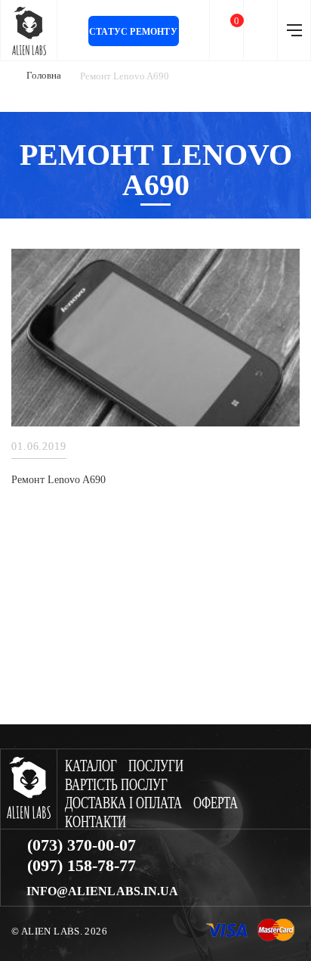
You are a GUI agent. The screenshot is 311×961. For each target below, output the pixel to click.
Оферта (215, 803)
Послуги (155, 766)
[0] (226, 31)
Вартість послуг (116, 785)
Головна (43, 75)
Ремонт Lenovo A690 (58, 479)
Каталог (91, 766)
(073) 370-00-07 (81, 845)
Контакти (95, 822)
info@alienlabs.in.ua (102, 891)
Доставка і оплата (123, 803)
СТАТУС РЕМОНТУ (133, 31)
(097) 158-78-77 (81, 865)
